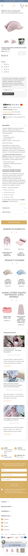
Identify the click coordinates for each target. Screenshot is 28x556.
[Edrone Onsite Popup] (14, 278)
